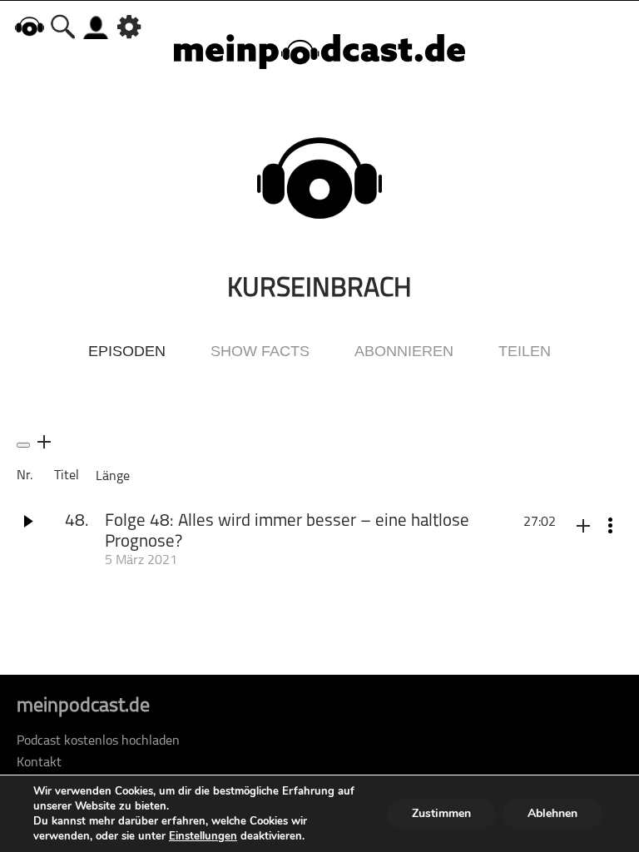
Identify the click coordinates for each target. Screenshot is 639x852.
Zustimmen (441, 813)
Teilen (524, 351)
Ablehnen (552, 813)
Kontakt (39, 763)
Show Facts (260, 351)
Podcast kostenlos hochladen (98, 741)
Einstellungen (203, 836)
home (29, 26)
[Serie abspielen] (23, 445)
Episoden (127, 351)
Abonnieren (403, 351)
